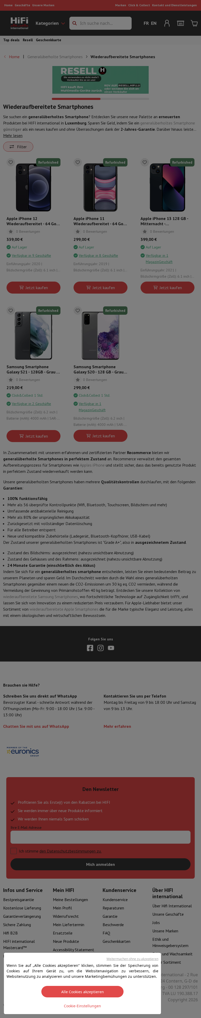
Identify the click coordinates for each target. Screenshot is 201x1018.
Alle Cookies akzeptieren (82, 991)
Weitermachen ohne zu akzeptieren (132, 959)
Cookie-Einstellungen (82, 1005)
